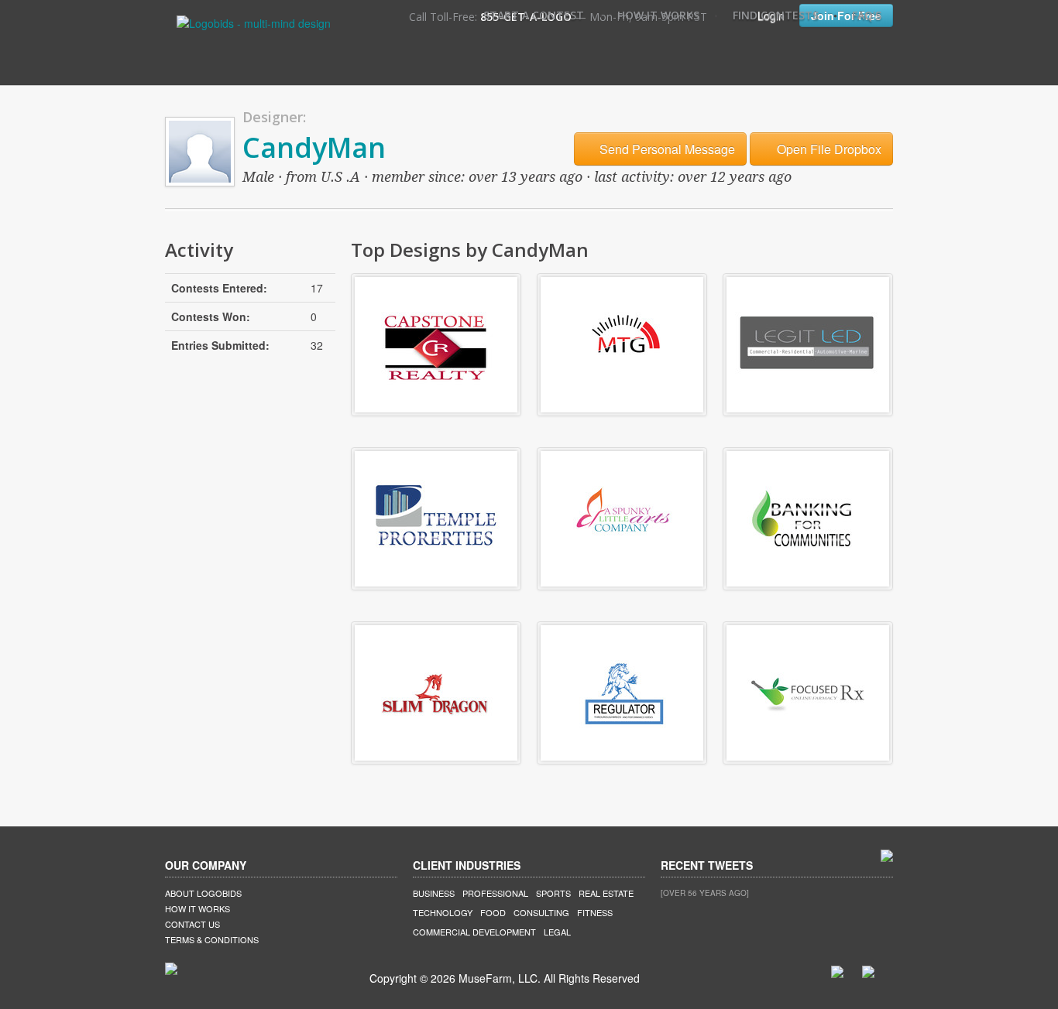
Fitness (595, 912)
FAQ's (866, 15)
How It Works (658, 15)
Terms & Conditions (212, 939)
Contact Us (192, 924)
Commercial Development (474, 931)
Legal (557, 931)
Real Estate (606, 893)
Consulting (541, 912)
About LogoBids (203, 893)
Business (434, 893)
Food (493, 912)
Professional (495, 893)
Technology (442, 912)
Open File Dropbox (827, 149)
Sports (553, 893)
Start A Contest (533, 15)
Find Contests (776, 15)
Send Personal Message (665, 149)
